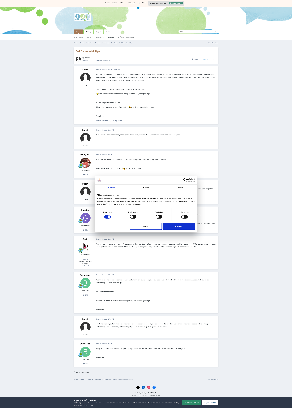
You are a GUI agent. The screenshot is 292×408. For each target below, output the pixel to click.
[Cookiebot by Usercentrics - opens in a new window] (185, 180)
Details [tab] (146, 188)
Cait (85, 239)
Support (98, 32)
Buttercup (85, 275)
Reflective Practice (104, 60)
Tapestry (141, 3)
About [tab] (180, 188)
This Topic (206, 31)
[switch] (133, 217)
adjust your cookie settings (142, 403)
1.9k (86, 230)
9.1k (86, 259)
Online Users (78, 37)
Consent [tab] (111, 188)
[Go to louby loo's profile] (85, 163)
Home (107, 3)
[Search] (215, 31)
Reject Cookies (210, 403)
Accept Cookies (192, 403)
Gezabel (85, 210)
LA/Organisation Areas (126, 37)
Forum (114, 3)
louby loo (85, 154)
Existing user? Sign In (157, 3)
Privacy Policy (141, 393)
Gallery (89, 37)
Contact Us (152, 393)
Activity (88, 32)
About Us (131, 3)
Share (195, 59)
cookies (88, 403)
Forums (111, 37)
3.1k (86, 175)
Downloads (100, 37)
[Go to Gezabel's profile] (85, 218)
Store (108, 32)
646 (86, 295)
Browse (78, 32)
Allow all (178, 226)
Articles (122, 3)
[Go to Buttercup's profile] (85, 283)
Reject (145, 226)
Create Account (175, 3)
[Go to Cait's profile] (85, 247)
